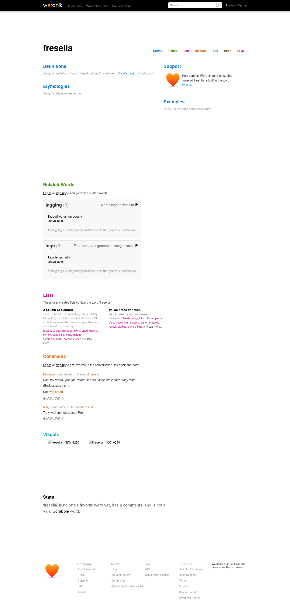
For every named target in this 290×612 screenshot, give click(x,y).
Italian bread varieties (125, 310)
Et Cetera (185, 563)
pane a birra (135, 326)
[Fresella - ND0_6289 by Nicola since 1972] (104, 441)
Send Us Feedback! (191, 569)
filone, (151, 318)
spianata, (126, 318)
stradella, (154, 322)
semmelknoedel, (53, 339)
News (115, 563)
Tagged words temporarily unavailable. (65, 218)
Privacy (183, 586)
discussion (130, 73)
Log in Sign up (236, 5)
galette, (77, 334)
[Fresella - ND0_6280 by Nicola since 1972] (63, 441)
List (186, 51)
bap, (59, 330)
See (215, 51)
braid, (85, 330)
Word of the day (97, 6)
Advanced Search (189, 598)
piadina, (123, 326)
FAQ (80, 586)
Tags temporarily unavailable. (59, 259)
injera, (77, 330)
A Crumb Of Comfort (58, 310)
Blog (114, 569)
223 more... (156, 326)
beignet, (94, 330)
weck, (69, 334)
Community (74, 6)
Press (81, 575)
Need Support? (188, 575)
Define (157, 51)
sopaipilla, (59, 334)
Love (240, 51)
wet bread (56, 391)
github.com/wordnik (157, 575)
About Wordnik (87, 569)
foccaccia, (49, 330)
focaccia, (114, 318)
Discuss (201, 51)
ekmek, (48, 334)
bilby (46, 407)
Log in (47, 193)
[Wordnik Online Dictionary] (52, 5)
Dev (148, 563)
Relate (172, 51)
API (147, 569)
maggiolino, (139, 318)
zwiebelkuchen (73, 339)
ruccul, (113, 326)
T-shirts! (82, 592)
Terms (182, 580)
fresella (187, 85)
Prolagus (49, 374)
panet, (145, 322)
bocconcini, (123, 322)
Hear (227, 51)
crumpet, (67, 330)
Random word (121, 6)
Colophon (83, 580)
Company (84, 563)
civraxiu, (135, 322)
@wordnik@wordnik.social (127, 586)
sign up (61, 193)
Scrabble (61, 511)
